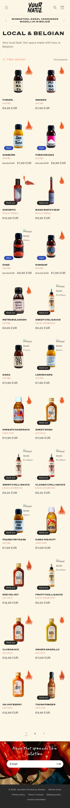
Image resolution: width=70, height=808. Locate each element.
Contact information (36, 799)
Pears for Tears (14, 539)
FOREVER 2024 (44, 155)
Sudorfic (9, 210)
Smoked (40, 100)
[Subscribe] (59, 764)
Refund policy (54, 789)
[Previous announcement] (6, 20)
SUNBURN (8, 155)
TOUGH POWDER (45, 704)
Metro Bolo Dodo (14, 320)
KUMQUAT (41, 265)
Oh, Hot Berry (12, 704)
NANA (6, 375)
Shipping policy (54, 794)
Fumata (7, 100)
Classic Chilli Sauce (50, 485)
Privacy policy (18, 794)
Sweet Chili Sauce (48, 320)
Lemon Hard (43, 375)
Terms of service (35, 794)
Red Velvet (10, 595)
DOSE (6, 265)
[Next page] (43, 733)
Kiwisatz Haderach (16, 430)
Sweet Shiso (43, 430)
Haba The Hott (45, 539)
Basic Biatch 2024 (47, 210)
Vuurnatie (21, 789)
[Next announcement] (64, 20)
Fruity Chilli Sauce (49, 595)
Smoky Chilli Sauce (16, 485)
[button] (6, 7)
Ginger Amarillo (47, 649)
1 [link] (26, 733)
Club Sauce (10, 649)
